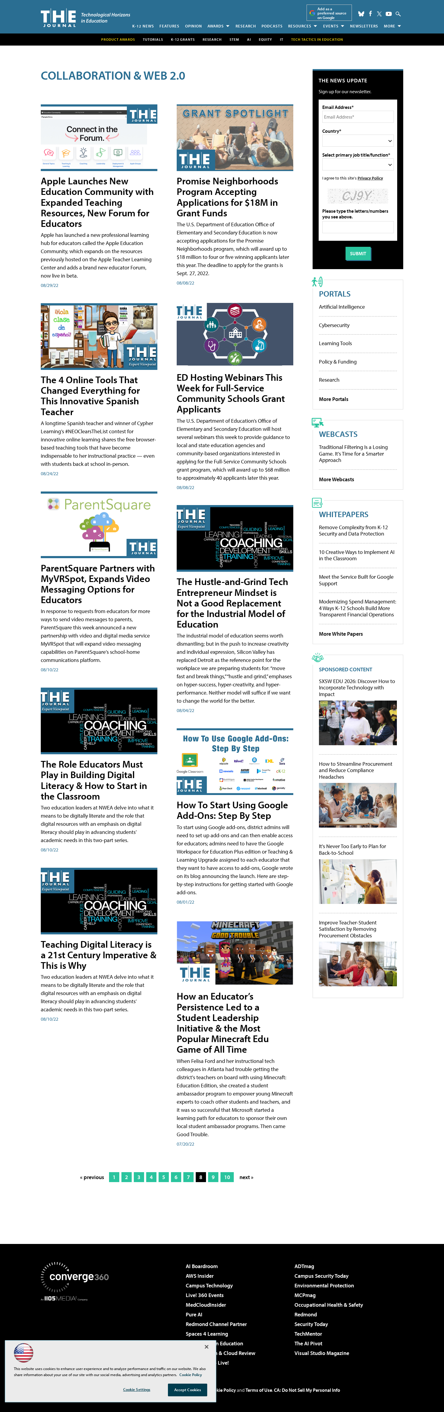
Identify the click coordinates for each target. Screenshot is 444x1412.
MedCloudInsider (206, 1304)
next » (246, 1177)
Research (246, 26)
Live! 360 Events (205, 1295)
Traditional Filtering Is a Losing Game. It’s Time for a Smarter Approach (353, 453)
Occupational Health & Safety (328, 1304)
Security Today (311, 1324)
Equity (265, 39)
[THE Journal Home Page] (85, 18)
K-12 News (143, 26)
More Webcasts (336, 479)
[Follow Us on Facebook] (370, 13)
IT (281, 39)
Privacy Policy (370, 178)
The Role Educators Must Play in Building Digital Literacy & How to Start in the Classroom (94, 780)
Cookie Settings (136, 1389)
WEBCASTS (338, 433)
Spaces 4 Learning (207, 1333)
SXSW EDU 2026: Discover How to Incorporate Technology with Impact (357, 688)
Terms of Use (259, 1390)
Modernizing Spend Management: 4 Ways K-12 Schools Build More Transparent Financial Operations (357, 608)
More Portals (334, 399)
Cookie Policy (222, 1390)
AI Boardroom (202, 1266)
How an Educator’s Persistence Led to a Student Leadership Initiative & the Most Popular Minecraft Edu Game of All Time (223, 1022)
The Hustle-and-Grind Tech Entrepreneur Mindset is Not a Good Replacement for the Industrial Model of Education (232, 602)
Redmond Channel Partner (216, 1324)
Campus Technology (209, 1285)
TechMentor (308, 1333)
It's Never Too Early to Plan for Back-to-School (352, 849)
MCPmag (305, 1295)
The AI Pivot (308, 1343)
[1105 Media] (77, 1331)
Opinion (193, 26)
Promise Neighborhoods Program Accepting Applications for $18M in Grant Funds (227, 197)
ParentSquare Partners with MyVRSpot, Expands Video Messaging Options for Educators (98, 584)
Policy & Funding (338, 361)
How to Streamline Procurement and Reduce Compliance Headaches (355, 770)
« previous (92, 1177)
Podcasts (272, 26)
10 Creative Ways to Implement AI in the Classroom (356, 555)
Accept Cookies (187, 1389)
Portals (335, 293)
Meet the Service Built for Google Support (356, 580)
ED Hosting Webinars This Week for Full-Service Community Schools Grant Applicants (231, 393)
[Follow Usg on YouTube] (389, 14)
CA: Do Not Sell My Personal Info (307, 1390)
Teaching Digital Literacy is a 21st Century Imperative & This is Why (98, 954)
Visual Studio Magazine (321, 1353)
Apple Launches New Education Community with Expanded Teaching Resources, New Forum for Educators (97, 202)
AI (249, 39)
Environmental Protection (324, 1285)
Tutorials (153, 39)
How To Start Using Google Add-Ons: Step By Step (232, 810)
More (389, 26)
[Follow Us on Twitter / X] (379, 13)
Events (331, 26)
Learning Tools (335, 343)
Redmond (305, 1314)
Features (169, 26)
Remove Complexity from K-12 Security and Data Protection (353, 530)
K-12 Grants (183, 39)
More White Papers (341, 633)
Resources (299, 26)
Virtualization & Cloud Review (220, 1353)
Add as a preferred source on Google (331, 13)
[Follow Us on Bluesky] (361, 14)
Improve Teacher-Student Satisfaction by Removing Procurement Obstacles (348, 929)
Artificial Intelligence (342, 306)
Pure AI (194, 1314)
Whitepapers (343, 514)
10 (227, 1177)
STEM (234, 39)
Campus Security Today (321, 1275)
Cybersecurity (334, 325)
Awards (216, 26)
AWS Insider (200, 1275)
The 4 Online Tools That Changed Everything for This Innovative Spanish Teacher (90, 396)
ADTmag (304, 1266)
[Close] (206, 1346)
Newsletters (364, 26)
